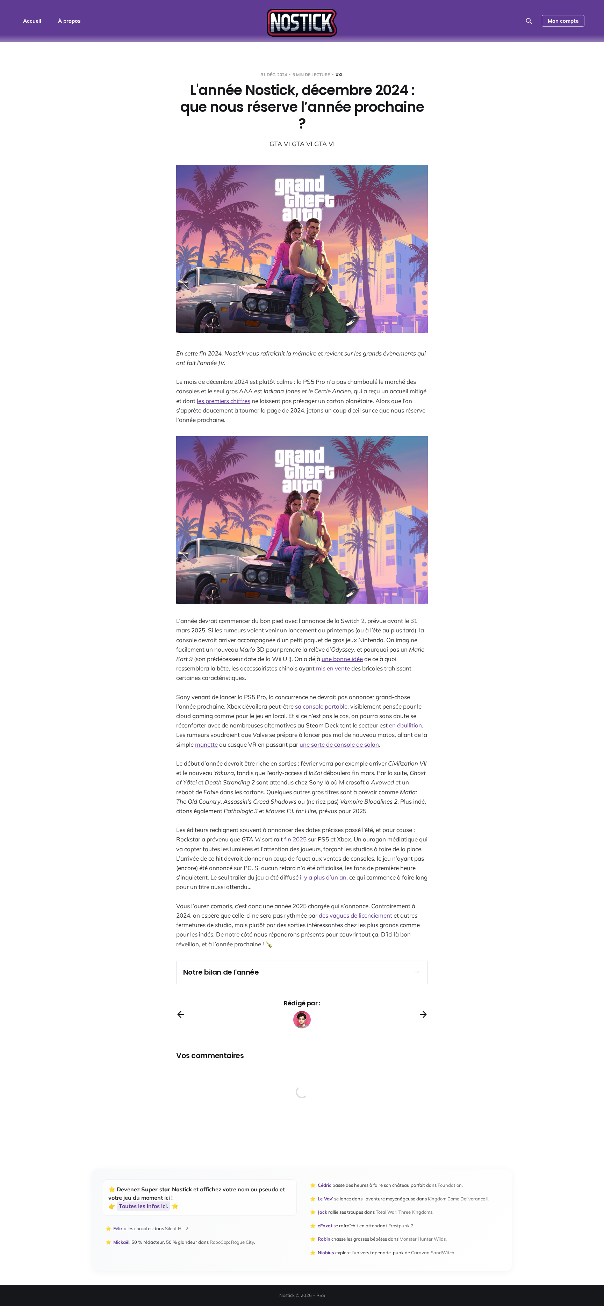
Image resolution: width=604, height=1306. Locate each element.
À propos (69, 20)
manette (206, 744)
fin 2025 (295, 839)
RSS (320, 1295)
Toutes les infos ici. (143, 1206)
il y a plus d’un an (323, 877)
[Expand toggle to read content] (416, 972)
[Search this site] (529, 21)
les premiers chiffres (223, 400)
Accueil (32, 20)
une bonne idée (342, 658)
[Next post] (423, 1014)
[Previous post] (180, 1014)
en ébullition (405, 725)
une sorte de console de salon (339, 744)
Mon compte (563, 20)
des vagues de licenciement (355, 915)
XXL (340, 74)
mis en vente (333, 668)
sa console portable (321, 706)
